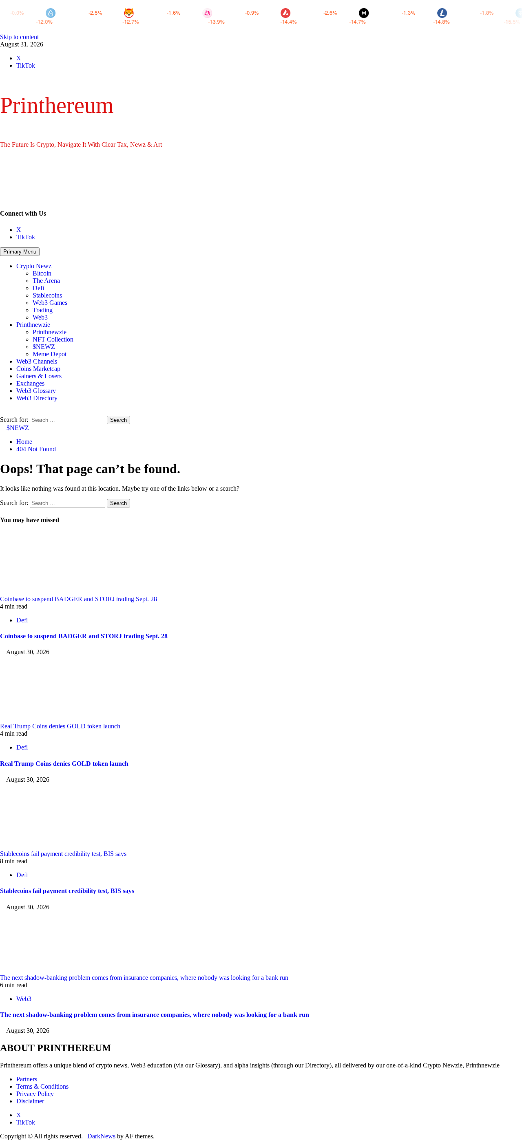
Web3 (40, 317)
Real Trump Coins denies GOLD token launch (60, 726)
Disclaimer (30, 1101)
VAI (455, 21)
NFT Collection (53, 339)
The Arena (46, 280)
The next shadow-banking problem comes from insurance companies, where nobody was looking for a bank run (144, 977)
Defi (38, 287)
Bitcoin (42, 273)
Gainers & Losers (39, 376)
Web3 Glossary (36, 390)
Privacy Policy (35, 1093)
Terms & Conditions (42, 1086)
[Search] (2, 411)
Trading (43, 309)
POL (299, 21)
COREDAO (151, 21)
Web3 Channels (36, 361)
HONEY (69, 21)
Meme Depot (49, 354)
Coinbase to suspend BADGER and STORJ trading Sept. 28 (78, 598)
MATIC (381, 21)
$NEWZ (44, 346)
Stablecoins (47, 295)
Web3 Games (50, 302)
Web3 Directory (37, 398)
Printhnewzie (33, 324)
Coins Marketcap (38, 368)
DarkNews (101, 1136)
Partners (26, 1079)
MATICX (226, 21)
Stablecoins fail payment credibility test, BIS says (63, 853)
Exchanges (30, 383)
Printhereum (57, 105)
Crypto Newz (33, 265)
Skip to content (19, 36)
